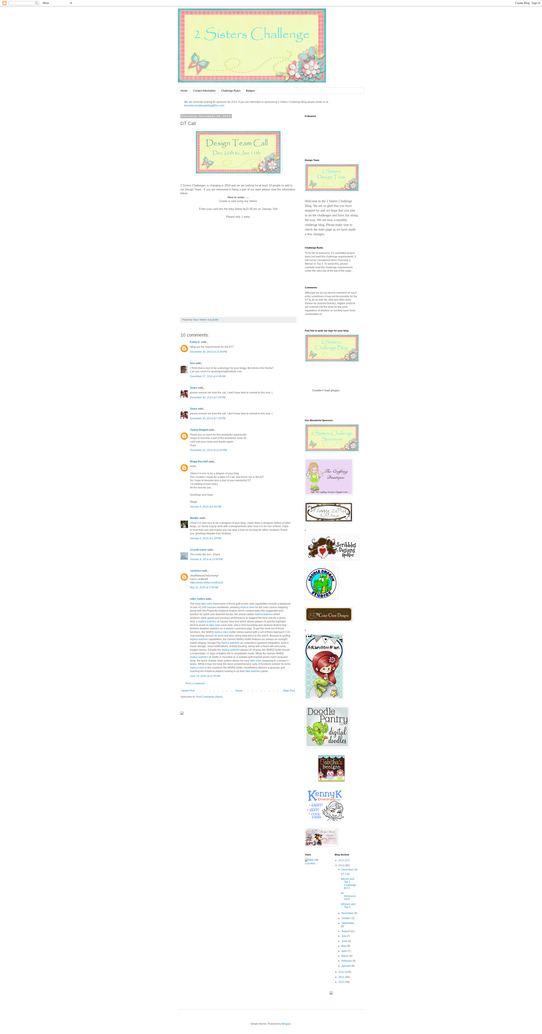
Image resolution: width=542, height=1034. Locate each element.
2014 (342, 860)
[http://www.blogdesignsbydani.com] (182, 713)
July (344, 936)
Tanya (193, 387)
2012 (342, 972)
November (348, 913)
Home (184, 90)
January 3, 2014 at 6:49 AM (205, 506)
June (345, 941)
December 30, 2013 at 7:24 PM (207, 397)
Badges (250, 90)
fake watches (253, 671)
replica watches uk (209, 621)
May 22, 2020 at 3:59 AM (204, 587)
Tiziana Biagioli (199, 429)
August (346, 931)
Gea (192, 363)
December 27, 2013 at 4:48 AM (207, 376)
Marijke (194, 518)
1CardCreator (198, 549)
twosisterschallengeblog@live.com (204, 105)
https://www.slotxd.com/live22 (206, 582)
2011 (342, 977)
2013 (342, 865)
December (348, 869)
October (346, 918)
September (348, 923)
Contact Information (204, 90)
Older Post (289, 690)
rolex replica (197, 598)
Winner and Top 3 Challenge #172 (348, 883)
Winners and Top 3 (348, 906)
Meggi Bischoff (199, 461)
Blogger (286, 1023)
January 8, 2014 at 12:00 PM (206, 559)
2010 (342, 981)
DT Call (345, 874)
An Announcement (348, 896)
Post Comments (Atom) (209, 696)
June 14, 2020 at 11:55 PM (205, 676)
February (347, 960)
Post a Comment (195, 683)
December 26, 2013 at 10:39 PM (208, 351)
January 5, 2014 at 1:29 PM (205, 538)
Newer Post (188, 690)
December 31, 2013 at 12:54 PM (208, 450)
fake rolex (206, 603)
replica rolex (247, 607)
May (344, 946)
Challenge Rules (231, 90)
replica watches (264, 614)
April (344, 951)
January (346, 965)
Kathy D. (195, 342)
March (345, 955)
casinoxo (195, 570)
